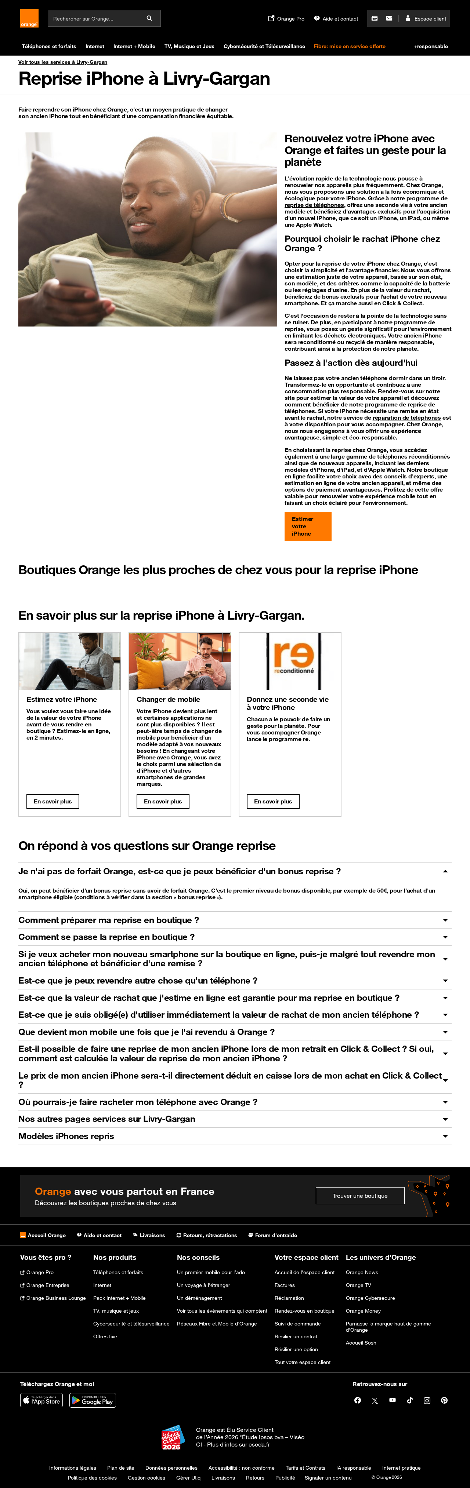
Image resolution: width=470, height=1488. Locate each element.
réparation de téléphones (407, 417)
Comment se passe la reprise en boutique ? (106, 936)
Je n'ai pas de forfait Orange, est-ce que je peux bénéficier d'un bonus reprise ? (179, 870)
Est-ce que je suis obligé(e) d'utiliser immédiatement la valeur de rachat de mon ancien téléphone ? (218, 1014)
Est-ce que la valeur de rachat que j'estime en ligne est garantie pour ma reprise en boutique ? (209, 997)
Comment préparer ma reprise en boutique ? (108, 919)
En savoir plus (53, 801)
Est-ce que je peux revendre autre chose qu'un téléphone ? (137, 980)
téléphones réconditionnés (413, 456)
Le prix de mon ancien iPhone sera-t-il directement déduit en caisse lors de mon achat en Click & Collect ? (229, 1080)
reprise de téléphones (314, 204)
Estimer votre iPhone (302, 526)
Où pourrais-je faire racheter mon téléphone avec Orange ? (137, 1101)
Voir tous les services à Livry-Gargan (62, 62)
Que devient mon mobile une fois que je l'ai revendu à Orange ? (146, 1031)
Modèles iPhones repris (66, 1135)
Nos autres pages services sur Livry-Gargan (106, 1118)
